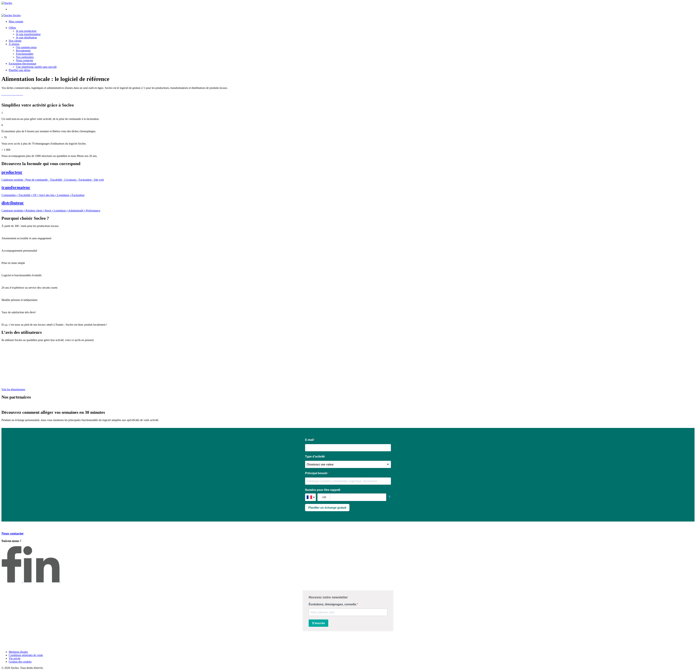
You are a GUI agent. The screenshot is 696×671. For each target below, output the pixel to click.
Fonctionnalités (24, 53)
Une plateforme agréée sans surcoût (36, 66)
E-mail (309, 439)
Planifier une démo (19, 70)
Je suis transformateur (28, 34)
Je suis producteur (26, 30)
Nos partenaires (25, 57)
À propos (14, 44)
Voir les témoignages (13, 389)
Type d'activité (315, 456)
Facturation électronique (22, 63)
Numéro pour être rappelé (322, 489)
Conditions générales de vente (26, 655)
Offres (12, 27)
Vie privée (14, 658)
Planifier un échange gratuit (327, 507)
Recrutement (23, 50)
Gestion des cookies (20, 661)
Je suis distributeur (26, 37)
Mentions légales (18, 651)
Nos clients (15, 40)
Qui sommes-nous (26, 47)
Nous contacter (24, 60)
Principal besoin (316, 473)
